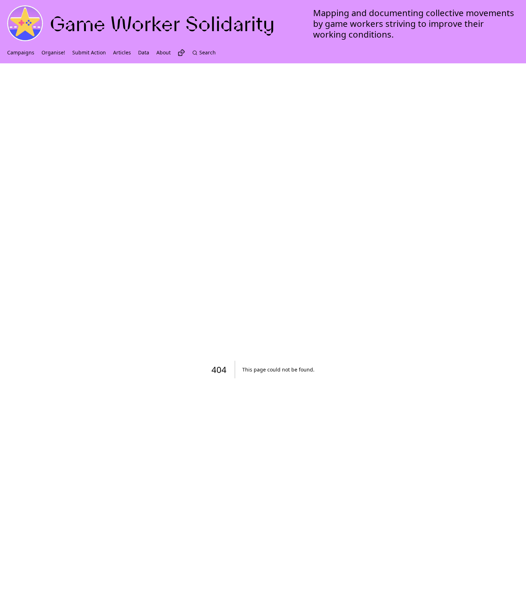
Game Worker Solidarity (162, 23)
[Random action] (181, 52)
